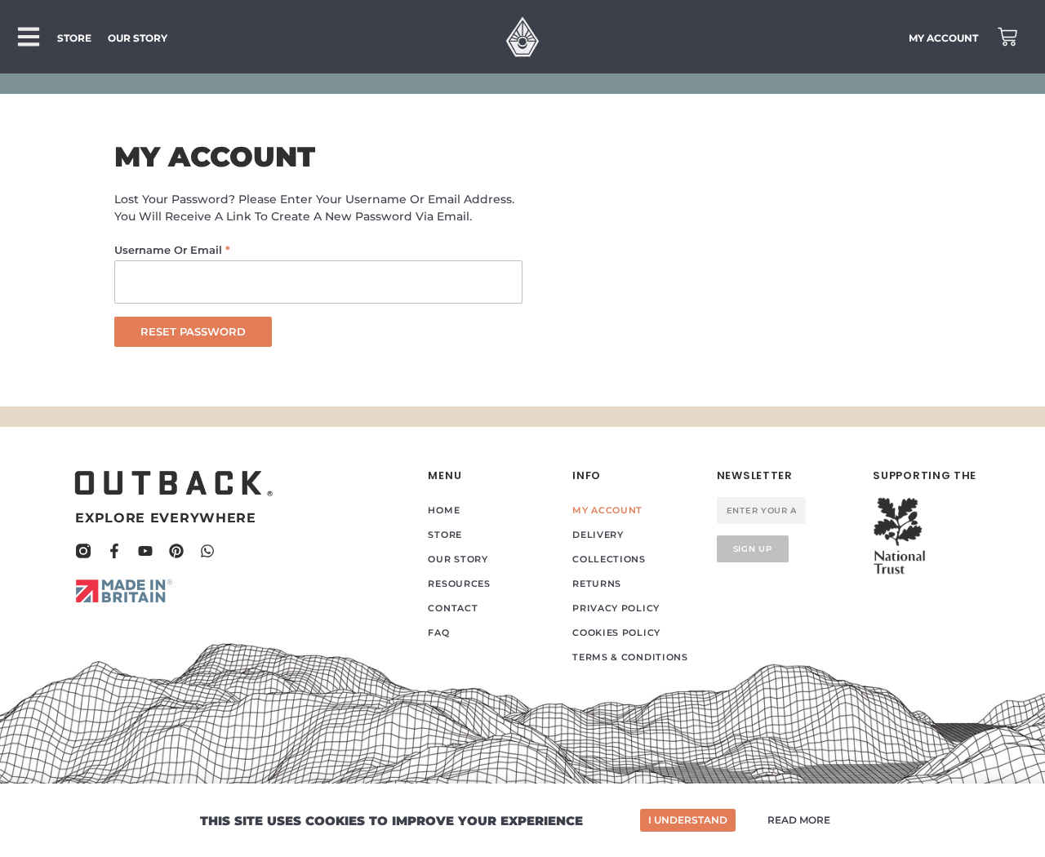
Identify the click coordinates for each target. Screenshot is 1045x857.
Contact (453, 608)
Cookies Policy (616, 632)
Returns (596, 583)
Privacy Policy (616, 608)
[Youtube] (145, 551)
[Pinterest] (176, 551)
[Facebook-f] (114, 551)
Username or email (197, 247)
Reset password (193, 331)
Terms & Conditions (630, 657)
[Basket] (1007, 36)
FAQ (438, 632)
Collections (609, 559)
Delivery (598, 534)
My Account (607, 510)
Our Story (457, 559)
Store (445, 534)
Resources (459, 583)
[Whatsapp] (207, 551)
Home (444, 510)
